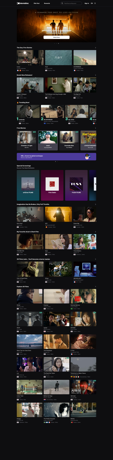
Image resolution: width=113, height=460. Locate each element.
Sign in (87, 3)
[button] (54, 43)
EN (92, 3)
